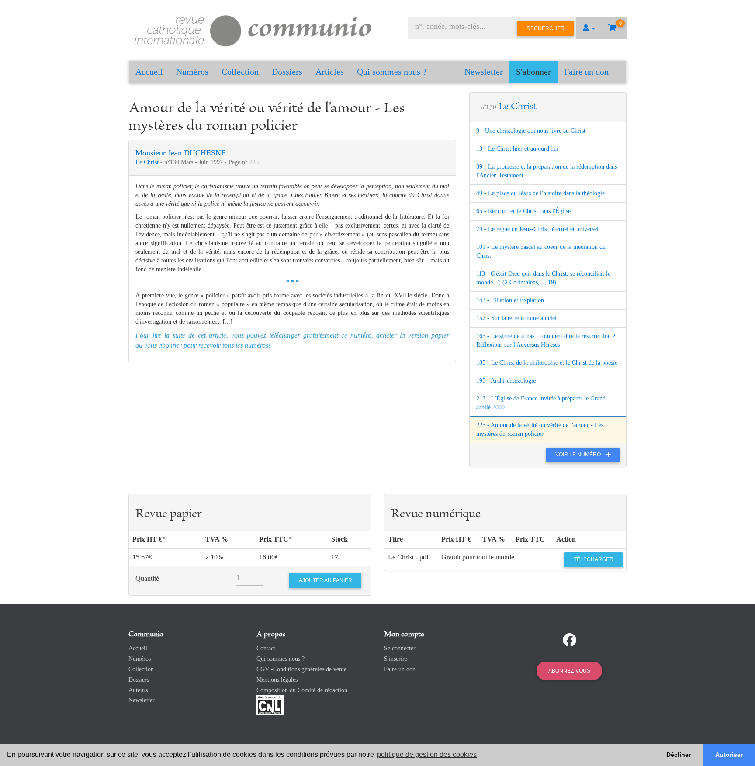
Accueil (149, 71)
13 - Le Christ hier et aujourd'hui (517, 148)
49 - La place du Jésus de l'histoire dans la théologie (540, 193)
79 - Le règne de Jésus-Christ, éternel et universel (537, 229)
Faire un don (586, 71)
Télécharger (593, 559)
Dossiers (287, 71)
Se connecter (400, 648)
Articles (329, 71)
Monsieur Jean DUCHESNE (180, 152)
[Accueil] (253, 29)
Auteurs (138, 690)
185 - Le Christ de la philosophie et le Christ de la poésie (546, 362)
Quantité (147, 578)
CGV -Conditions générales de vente (301, 669)
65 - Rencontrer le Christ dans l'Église (523, 211)
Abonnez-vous (569, 671)
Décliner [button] (678, 754)
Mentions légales (277, 679)
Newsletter (483, 71)
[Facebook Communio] (569, 640)
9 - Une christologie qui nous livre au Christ (530, 131)
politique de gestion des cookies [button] (427, 754)
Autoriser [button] (729, 754)
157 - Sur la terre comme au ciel (516, 318)
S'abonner (533, 71)
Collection (240, 71)
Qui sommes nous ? (391, 71)
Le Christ (147, 162)
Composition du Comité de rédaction (301, 690)
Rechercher (545, 28)
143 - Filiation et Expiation (510, 300)
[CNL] (270, 705)
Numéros (192, 71)
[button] (589, 28)
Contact (265, 648)
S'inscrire (395, 659)
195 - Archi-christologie (506, 380)
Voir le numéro (578, 455)
